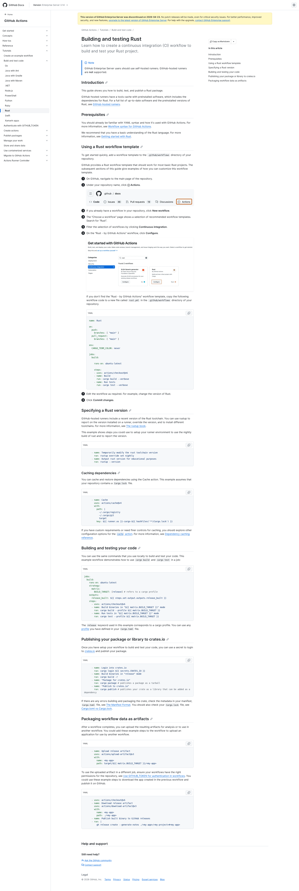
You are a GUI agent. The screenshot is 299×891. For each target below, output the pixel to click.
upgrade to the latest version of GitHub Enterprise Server (137, 20)
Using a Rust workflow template (110, 146)
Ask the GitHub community (98, 860)
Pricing (135, 879)
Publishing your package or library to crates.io (123, 639)
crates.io (90, 651)
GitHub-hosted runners (106, 104)
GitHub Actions (15, 21)
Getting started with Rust (116, 136)
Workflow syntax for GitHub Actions (129, 126)
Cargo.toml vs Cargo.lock (96, 708)
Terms (107, 879)
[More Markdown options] (233, 41)
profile (85, 628)
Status (126, 879)
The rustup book (136, 425)
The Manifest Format (118, 704)
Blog (162, 879)
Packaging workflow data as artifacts (115, 719)
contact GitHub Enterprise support (212, 20)
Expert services (150, 879)
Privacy (117, 879)
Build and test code (121, 30)
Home (10, 14)
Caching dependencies (98, 473)
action (124, 533)
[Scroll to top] (292, 884)
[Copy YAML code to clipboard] (189, 313)
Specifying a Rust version (104, 410)
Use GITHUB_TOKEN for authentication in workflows (154, 775)
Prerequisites (93, 114)
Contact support (93, 865)
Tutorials (104, 30)
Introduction (92, 82)
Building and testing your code (109, 548)
